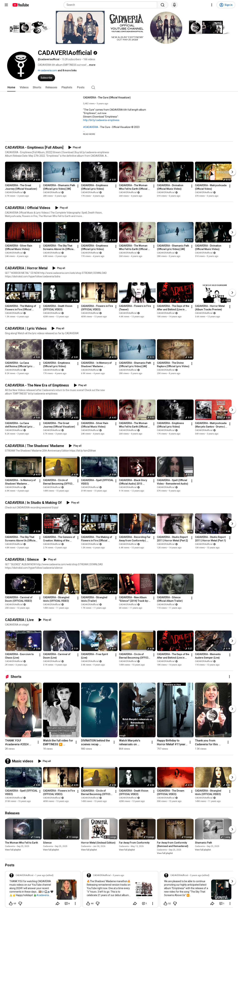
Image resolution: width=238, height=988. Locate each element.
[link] (43, 890)
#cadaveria (42, 895)
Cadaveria (10, 846)
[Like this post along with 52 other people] (165, 903)
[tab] (11, 87)
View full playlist (13, 850)
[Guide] (6, 5)
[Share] (57, 903)
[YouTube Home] (20, 5)
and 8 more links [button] (67, 70)
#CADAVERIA (90, 127)
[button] (89, 134)
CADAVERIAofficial (14, 192)
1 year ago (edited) (44, 875)
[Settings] (212, 5)
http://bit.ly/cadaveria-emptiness (101, 120)
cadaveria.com (48, 70)
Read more (89, 134)
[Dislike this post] (20, 903)
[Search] (162, 4)
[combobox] (111, 5)
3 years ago (118, 875)
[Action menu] (75, 903)
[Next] (232, 171)
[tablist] (119, 87)
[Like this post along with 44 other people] (88, 903)
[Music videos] (8, 761)
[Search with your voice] (174, 4)
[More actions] (39, 186)
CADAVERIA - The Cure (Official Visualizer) (107, 97)
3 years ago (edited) (199, 875)
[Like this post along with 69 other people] (11, 903)
